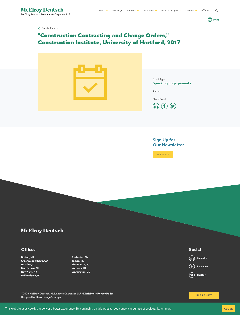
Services (131, 10)
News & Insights (169, 10)
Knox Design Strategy (48, 297)
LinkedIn (202, 258)
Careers (190, 10)
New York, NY (29, 272)
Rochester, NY (80, 257)
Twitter (201, 275)
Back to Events (49, 28)
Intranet (204, 295)
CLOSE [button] (228, 308)
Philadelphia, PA (30, 275)
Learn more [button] (164, 308)
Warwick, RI (79, 268)
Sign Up (163, 154)
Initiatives (148, 10)
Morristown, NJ (30, 268)
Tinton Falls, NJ (80, 264)
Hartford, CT (28, 264)
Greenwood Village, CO (34, 261)
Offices (205, 10)
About (101, 10)
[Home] (42, 230)
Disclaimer (89, 293)
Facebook (202, 266)
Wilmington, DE (81, 272)
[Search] (216, 11)
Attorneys (117, 10)
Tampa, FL (78, 261)
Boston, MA (27, 257)
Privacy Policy (105, 293)
